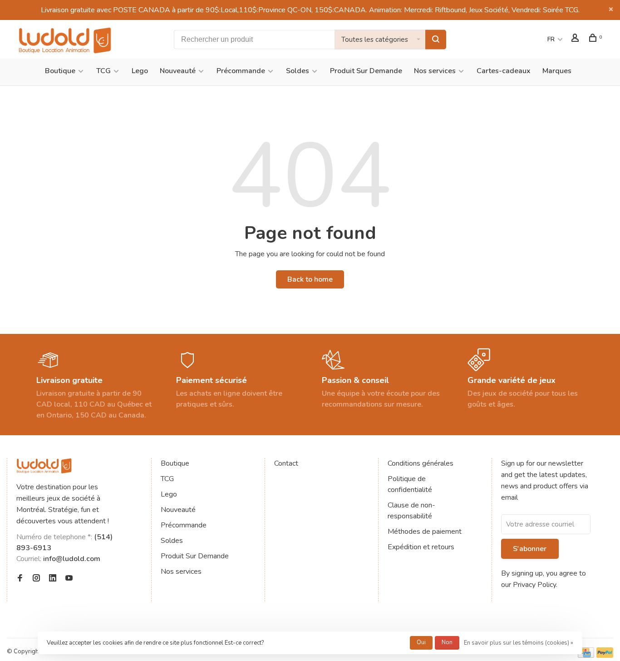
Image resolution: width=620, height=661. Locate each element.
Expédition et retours (421, 547)
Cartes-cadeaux (504, 71)
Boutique (60, 71)
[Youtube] (69, 579)
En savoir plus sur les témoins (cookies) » (518, 643)
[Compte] (576, 39)
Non (447, 642)
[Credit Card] (586, 656)
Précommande (241, 71)
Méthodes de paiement (425, 532)
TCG (103, 71)
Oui (421, 642)
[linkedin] (52, 579)
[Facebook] (20, 579)
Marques (556, 71)
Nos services (435, 71)
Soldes (297, 71)
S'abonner (529, 549)
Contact (286, 463)
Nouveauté (178, 71)
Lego (140, 71)
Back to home (310, 279)
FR (551, 39)
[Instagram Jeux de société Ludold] (36, 579)
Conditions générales (420, 463)
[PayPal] (604, 656)
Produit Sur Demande (366, 71)
